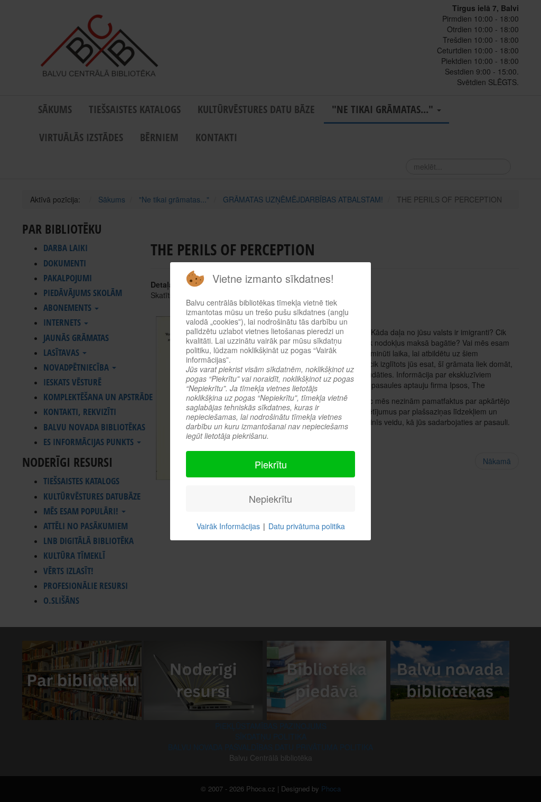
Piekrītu (271, 464)
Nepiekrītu (270, 498)
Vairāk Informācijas (228, 526)
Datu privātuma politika (306, 526)
